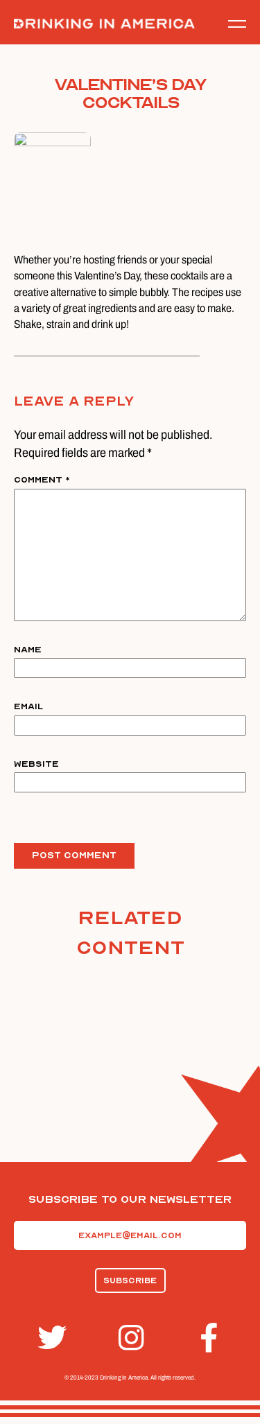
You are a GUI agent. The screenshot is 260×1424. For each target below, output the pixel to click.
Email (28, 706)
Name (28, 649)
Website (36, 764)
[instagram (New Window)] (130, 1338)
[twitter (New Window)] (49, 1338)
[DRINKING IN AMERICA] (104, 24)
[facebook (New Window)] (211, 1338)
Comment (42, 480)
